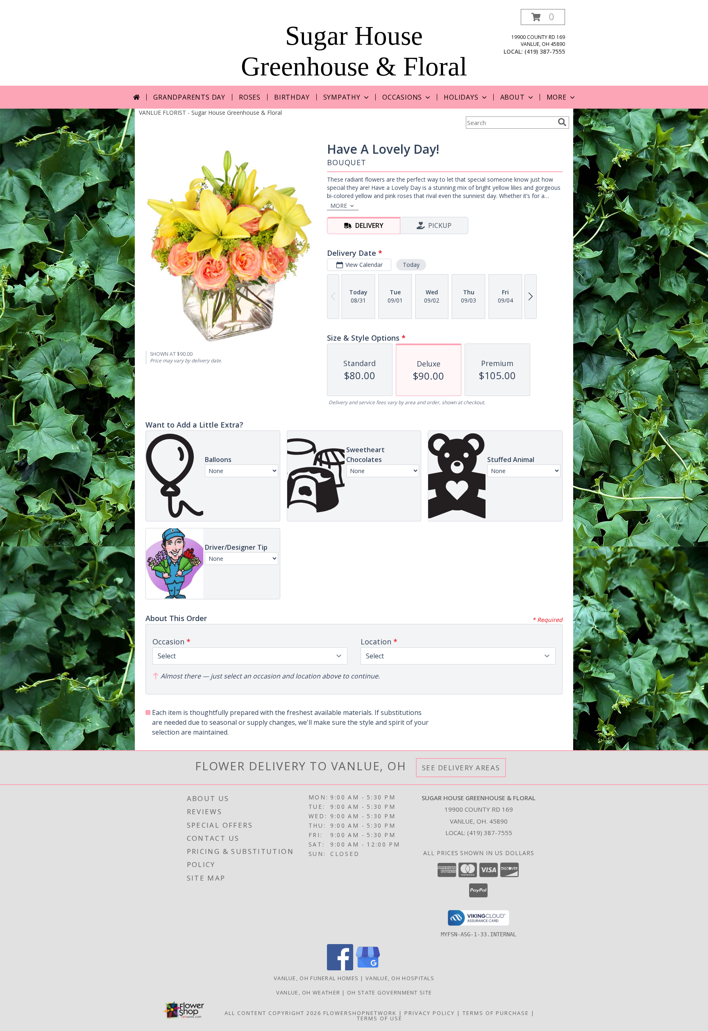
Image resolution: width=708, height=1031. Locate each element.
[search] (562, 122)
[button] (543, 17)
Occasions (402, 97)
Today (411, 265)
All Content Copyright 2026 (273, 1013)
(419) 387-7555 (544, 51)
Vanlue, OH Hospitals (399, 978)
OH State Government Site (389, 992)
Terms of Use (379, 1018)
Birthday (291, 97)
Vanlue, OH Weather (308, 992)
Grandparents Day (189, 97)
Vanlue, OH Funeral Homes (316, 978)
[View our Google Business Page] (368, 968)
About (512, 97)
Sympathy (342, 97)
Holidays (461, 97)
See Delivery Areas (461, 767)
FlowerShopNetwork (360, 1013)
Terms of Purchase (496, 1013)
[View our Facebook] (340, 968)
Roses (250, 97)
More (557, 97)
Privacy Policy (429, 1013)
